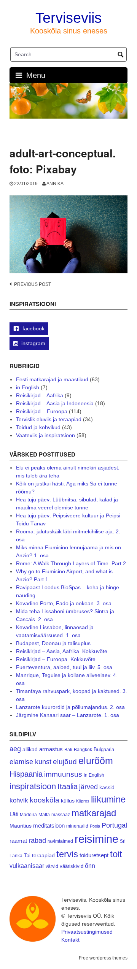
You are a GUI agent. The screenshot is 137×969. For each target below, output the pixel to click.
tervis (67, 854)
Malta (44, 814)
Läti (14, 814)
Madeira (28, 814)
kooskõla (44, 800)
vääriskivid (71, 866)
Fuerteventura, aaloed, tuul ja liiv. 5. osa (64, 667)
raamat (18, 841)
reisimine (96, 839)
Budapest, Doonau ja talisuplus (53, 643)
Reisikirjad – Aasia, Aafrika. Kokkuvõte (61, 651)
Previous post (32, 284)
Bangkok (83, 749)
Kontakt (70, 940)
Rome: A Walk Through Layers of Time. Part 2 (71, 563)
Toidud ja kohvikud (38, 427)
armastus (51, 749)
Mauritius (21, 826)
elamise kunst (30, 762)
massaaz (60, 814)
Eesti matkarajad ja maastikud (52, 379)
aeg (15, 749)
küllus (68, 801)
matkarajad (94, 813)
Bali (68, 749)
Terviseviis (68, 18)
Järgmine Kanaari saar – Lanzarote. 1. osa (67, 715)
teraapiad (43, 855)
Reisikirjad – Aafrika (39, 395)
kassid (107, 787)
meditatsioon (49, 826)
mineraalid (77, 826)
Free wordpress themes (103, 958)
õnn (90, 865)
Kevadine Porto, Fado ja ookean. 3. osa (64, 603)
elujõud (65, 762)
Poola (95, 826)
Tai (27, 855)
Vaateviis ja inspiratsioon (45, 435)
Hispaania (26, 774)
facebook (33, 328)
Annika (55, 183)
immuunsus (63, 774)
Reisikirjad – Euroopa (41, 411)
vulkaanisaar (27, 865)
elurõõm (95, 761)
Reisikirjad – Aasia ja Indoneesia (55, 403)
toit (116, 854)
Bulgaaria (104, 749)
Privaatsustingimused (87, 932)
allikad (30, 749)
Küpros (82, 801)
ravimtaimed (60, 841)
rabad (37, 840)
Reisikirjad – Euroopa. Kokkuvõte (56, 659)
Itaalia (67, 786)
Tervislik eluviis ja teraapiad (48, 419)
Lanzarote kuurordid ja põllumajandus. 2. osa (70, 707)
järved (88, 787)
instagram (33, 343)
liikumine (108, 799)
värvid (52, 866)
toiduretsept (94, 855)
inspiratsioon (33, 786)
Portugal (114, 825)
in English (27, 387)
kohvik (19, 800)
